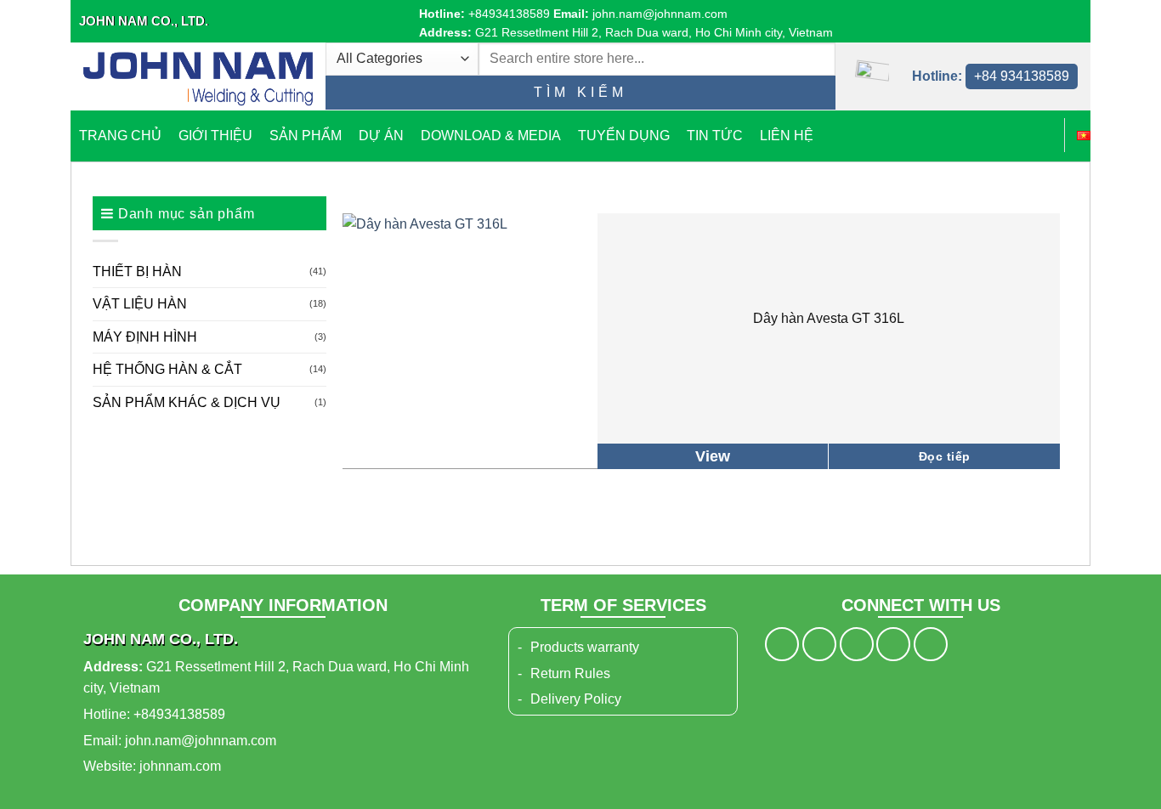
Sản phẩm (305, 135)
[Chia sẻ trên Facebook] (782, 644)
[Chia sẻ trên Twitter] (819, 644)
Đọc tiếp (944, 456)
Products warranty (584, 647)
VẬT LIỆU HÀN (140, 304)
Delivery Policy (575, 699)
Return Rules (570, 673)
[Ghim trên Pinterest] (893, 644)
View (712, 456)
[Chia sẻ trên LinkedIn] (931, 644)
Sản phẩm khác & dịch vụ (186, 402)
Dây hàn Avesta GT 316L (828, 318)
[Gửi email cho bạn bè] (857, 644)
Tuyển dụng (624, 135)
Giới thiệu (215, 135)
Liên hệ (786, 135)
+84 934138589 (1021, 76)
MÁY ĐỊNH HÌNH (145, 337)
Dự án (381, 135)
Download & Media (491, 135)
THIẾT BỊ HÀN (137, 271)
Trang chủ (120, 135)
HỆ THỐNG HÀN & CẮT (167, 369)
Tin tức (715, 135)
